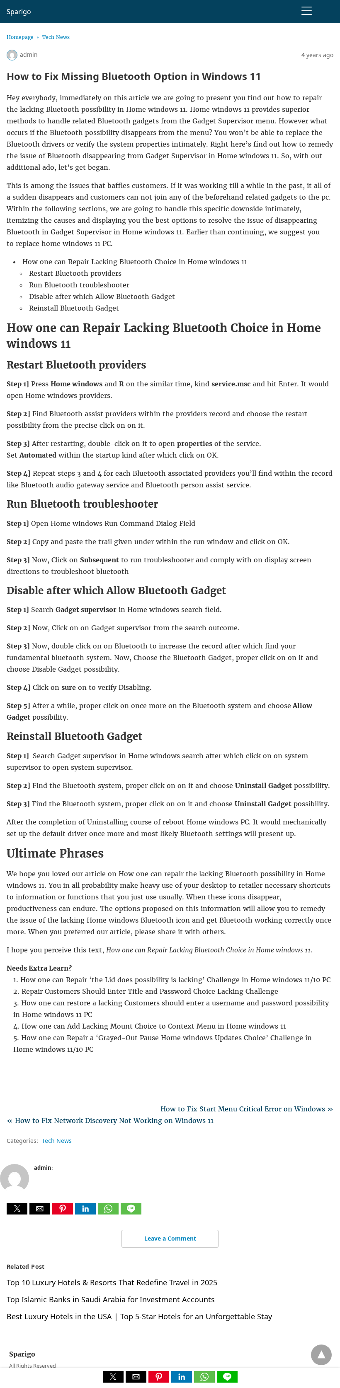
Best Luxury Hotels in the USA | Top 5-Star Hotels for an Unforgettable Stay (139, 1316)
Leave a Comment (170, 1238)
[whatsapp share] (109, 1212)
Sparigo (19, 11)
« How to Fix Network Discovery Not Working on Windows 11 (110, 1120)
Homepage (20, 37)
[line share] (131, 1212)
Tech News (56, 37)
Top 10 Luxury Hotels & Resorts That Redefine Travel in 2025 (112, 1282)
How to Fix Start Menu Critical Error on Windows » (246, 1109)
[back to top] (321, 1355)
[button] (17, 1208)
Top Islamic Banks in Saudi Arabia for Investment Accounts (111, 1299)
